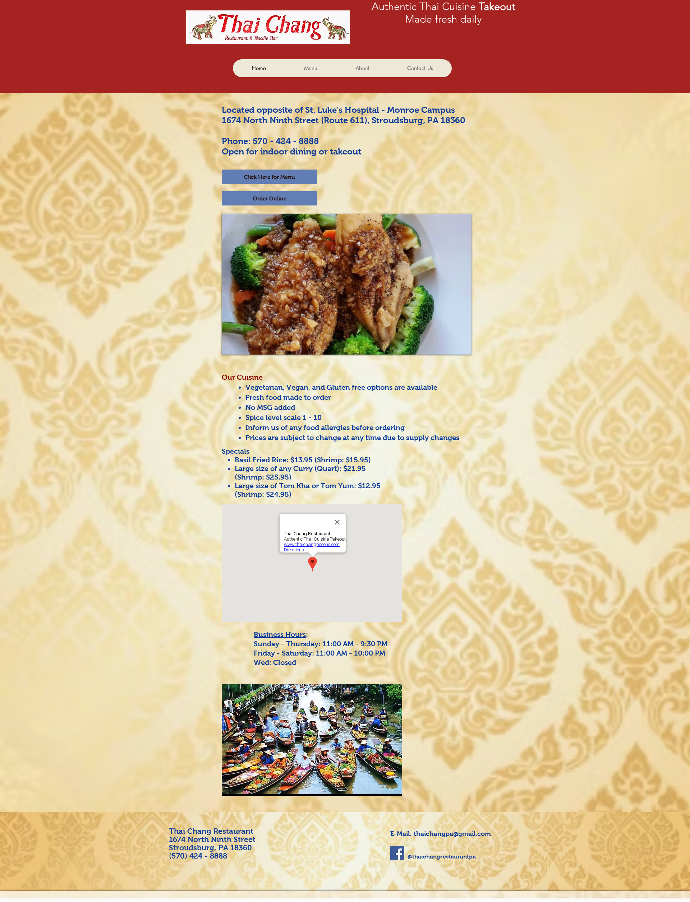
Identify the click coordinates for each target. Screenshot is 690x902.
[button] (318, 740)
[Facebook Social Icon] (397, 853)
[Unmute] (243, 345)
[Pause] (231, 345)
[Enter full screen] (461, 345)
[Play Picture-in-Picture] (449, 345)
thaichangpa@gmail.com (452, 833)
